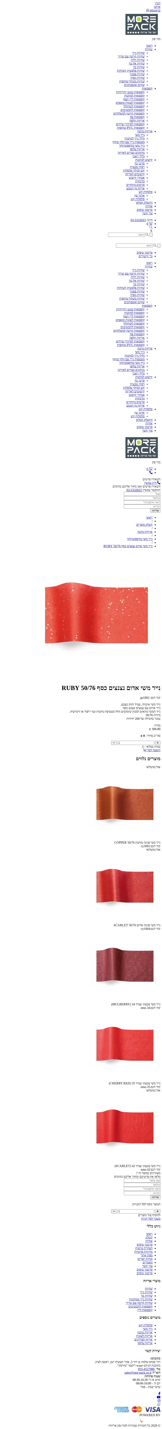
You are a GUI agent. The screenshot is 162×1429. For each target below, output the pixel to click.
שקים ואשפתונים (134, 85)
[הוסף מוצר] (157, 743)
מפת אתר (147, 1255)
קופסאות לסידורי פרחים (130, 124)
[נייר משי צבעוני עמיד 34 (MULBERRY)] (124, 1000)
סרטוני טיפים (145, 1244)
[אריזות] (141, 35)
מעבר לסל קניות (150, 1218)
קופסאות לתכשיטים (133, 110)
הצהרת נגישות (144, 1248)
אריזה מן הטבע (135, 188)
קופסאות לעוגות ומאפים (130, 102)
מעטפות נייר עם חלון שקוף (129, 142)
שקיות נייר (138, 52)
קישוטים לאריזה (135, 174)
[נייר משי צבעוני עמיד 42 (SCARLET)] (124, 1162)
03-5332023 (138, 220)
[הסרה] (114, 743)
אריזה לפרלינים (143, 1339)
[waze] (158, 1404)
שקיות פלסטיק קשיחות (131, 70)
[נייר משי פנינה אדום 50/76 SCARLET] (124, 921)
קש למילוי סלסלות (134, 170)
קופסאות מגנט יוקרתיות (130, 92)
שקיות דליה (138, 60)
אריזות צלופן (137, 149)
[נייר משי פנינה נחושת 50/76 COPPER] (124, 839)
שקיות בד (139, 67)
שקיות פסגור (137, 74)
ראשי (149, 1234)
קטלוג (149, 1237)
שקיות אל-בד (137, 63)
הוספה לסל (153, 750)
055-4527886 (146, 1369)
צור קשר (147, 1266)
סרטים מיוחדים (135, 184)
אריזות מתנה (145, 1332)
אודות (149, 1241)
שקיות (149, 1288)
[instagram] (159, 1400)
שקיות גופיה (137, 77)
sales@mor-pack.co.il (137, 1372)
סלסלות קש (138, 199)
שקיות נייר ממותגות (141, 1299)
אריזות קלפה (137, 120)
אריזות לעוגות (144, 1336)
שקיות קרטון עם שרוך (131, 56)
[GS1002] (96, 678)
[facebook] (159, 1393)
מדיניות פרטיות (143, 1251)
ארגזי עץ (139, 195)
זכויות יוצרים (145, 1259)
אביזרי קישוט (137, 177)
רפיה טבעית (137, 167)
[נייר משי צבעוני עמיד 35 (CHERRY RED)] (124, 1079)
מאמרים (148, 1262)
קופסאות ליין (145, 1310)
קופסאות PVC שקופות (131, 127)
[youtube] (158, 1397)
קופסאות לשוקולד (134, 106)
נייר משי (140, 135)
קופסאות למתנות (134, 95)
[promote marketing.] (147, 1422)
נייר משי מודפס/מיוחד (132, 145)
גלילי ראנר (138, 156)
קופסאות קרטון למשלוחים (129, 113)
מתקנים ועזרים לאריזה (131, 152)
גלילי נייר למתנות (135, 138)
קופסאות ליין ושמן (134, 99)
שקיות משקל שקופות (132, 81)
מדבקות (140, 181)
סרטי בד (140, 163)
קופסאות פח (137, 117)
